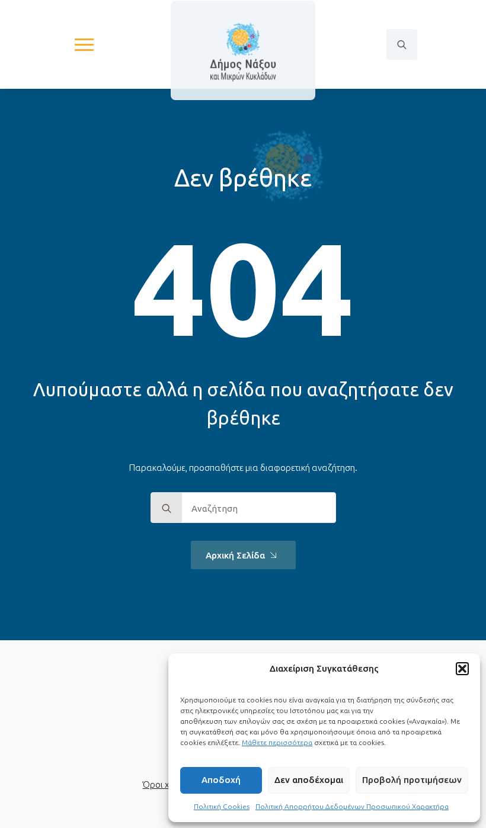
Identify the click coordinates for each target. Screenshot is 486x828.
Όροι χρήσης (168, 784)
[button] (462, 669)
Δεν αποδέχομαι (308, 780)
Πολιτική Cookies (222, 806)
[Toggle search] (401, 44)
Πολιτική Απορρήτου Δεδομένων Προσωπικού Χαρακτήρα (352, 806)
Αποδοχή (221, 780)
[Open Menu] (84, 44)
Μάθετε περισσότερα (277, 742)
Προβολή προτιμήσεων (412, 780)
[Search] (166, 508)
